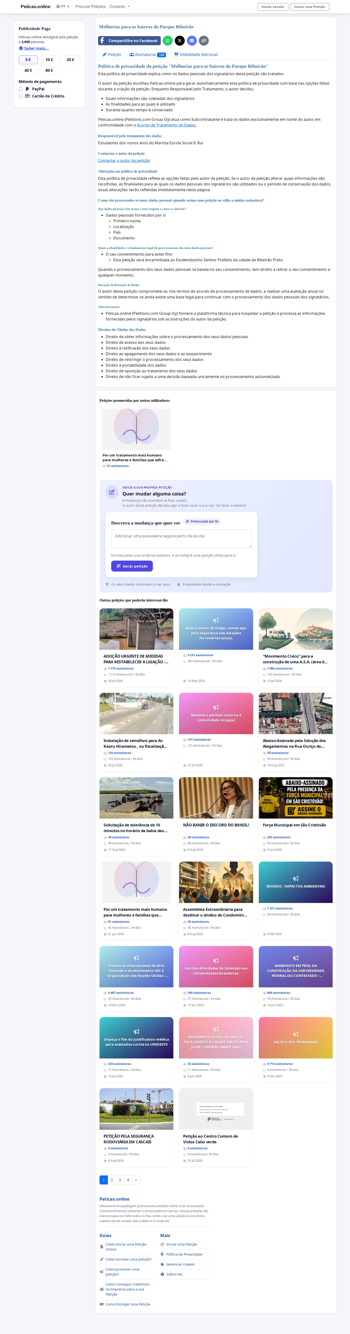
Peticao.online (35, 6)
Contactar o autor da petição (124, 160)
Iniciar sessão (273, 7)
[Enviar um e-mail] (192, 41)
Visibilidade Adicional (198, 54)
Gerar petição (135, 566)
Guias (105, 1235)
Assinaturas (149, 54)
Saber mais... (36, 48)
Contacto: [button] (118, 7)
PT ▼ (65, 6)
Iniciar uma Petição (309, 7)
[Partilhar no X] (180, 41)
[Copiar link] (204, 41)
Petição (114, 54)
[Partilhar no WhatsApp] (168, 41)
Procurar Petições (90, 7)
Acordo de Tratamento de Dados (166, 125)
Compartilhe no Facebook (133, 40)
